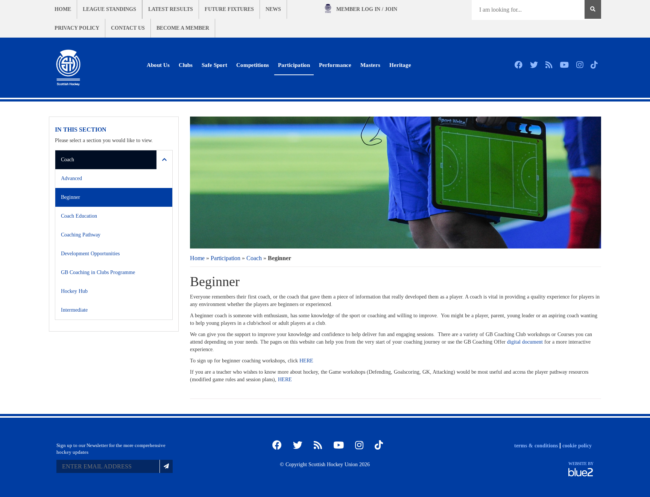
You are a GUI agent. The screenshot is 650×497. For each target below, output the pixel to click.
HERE (306, 361)
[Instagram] (580, 65)
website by (581, 463)
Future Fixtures (229, 9)
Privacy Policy (77, 28)
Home (63, 9)
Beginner (70, 197)
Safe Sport (214, 65)
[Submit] (166, 466)
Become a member (182, 28)
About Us (158, 65)
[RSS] (549, 65)
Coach (254, 258)
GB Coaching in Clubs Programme (98, 272)
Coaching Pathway (80, 235)
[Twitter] (534, 65)
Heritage (400, 65)
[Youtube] (564, 65)
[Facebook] (518, 65)
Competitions (252, 65)
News (273, 9)
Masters (370, 65)
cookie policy (577, 446)
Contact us (128, 28)
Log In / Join (366, 9)
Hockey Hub (74, 291)
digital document (525, 342)
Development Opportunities (90, 253)
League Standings (109, 9)
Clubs (186, 65)
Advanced (71, 178)
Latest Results (170, 9)
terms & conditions (536, 446)
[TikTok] (594, 65)
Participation (294, 65)
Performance (335, 65)
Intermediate (74, 310)
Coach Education (79, 216)
